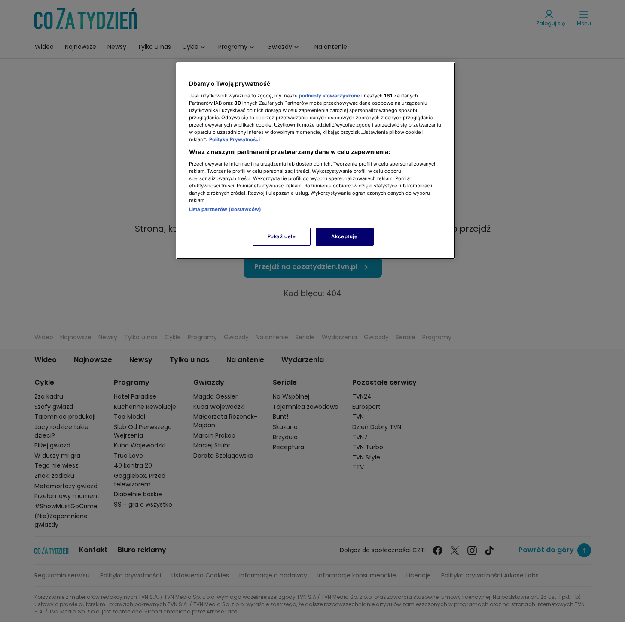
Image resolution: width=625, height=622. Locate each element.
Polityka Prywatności (234, 139)
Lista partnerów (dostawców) (225, 209)
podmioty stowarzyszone (329, 96)
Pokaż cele (282, 236)
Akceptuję (344, 236)
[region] (315, 160)
